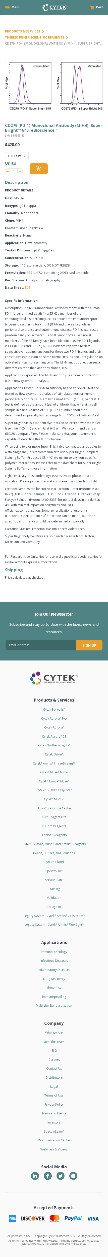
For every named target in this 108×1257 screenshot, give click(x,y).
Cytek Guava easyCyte (54, 790)
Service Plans (54, 880)
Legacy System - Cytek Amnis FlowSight (54, 924)
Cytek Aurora (54, 727)
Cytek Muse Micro (54, 772)
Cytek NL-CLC (54, 799)
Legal (54, 1086)
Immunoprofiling (54, 997)
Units (10, 163)
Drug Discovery (54, 979)
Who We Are (54, 1033)
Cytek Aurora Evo (54, 718)
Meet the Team (54, 1042)
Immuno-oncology (54, 952)
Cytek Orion (54, 754)
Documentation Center (54, 1140)
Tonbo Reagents (54, 835)
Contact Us (54, 1068)
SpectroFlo (54, 871)
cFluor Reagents (54, 826)
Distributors (54, 1077)
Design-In (54, 907)
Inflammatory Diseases (54, 970)
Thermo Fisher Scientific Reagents (34, 37)
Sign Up (89, 645)
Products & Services (22, 31)
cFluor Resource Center (54, 808)
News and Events (54, 1113)
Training (54, 889)
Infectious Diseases (54, 960)
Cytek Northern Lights (54, 745)
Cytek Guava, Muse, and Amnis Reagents (54, 844)
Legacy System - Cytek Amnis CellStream (54, 916)
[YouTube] (73, 1176)
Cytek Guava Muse (54, 781)
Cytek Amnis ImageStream (54, 763)
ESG (54, 1050)
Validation (54, 898)
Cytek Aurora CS (54, 736)
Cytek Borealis (54, 709)
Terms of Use (54, 1095)
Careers (54, 1059)
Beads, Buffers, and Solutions (54, 853)
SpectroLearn (54, 1131)
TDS (27, 287)
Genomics (54, 987)
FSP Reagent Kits (54, 817)
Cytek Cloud (54, 862)
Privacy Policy (54, 1104)
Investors (54, 1122)
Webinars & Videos (54, 1149)
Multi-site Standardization (54, 1005)
